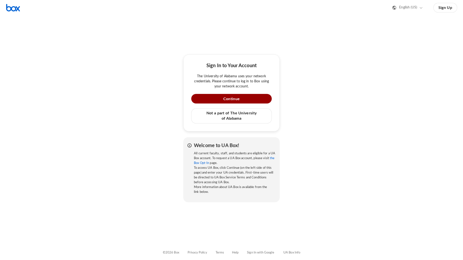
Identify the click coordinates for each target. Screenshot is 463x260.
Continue (231, 99)
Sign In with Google (260, 252)
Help (235, 252)
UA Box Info (291, 252)
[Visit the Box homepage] (13, 8)
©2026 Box (171, 252)
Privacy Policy (197, 252)
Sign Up (445, 8)
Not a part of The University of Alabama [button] (231, 115)
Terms (220, 252)
